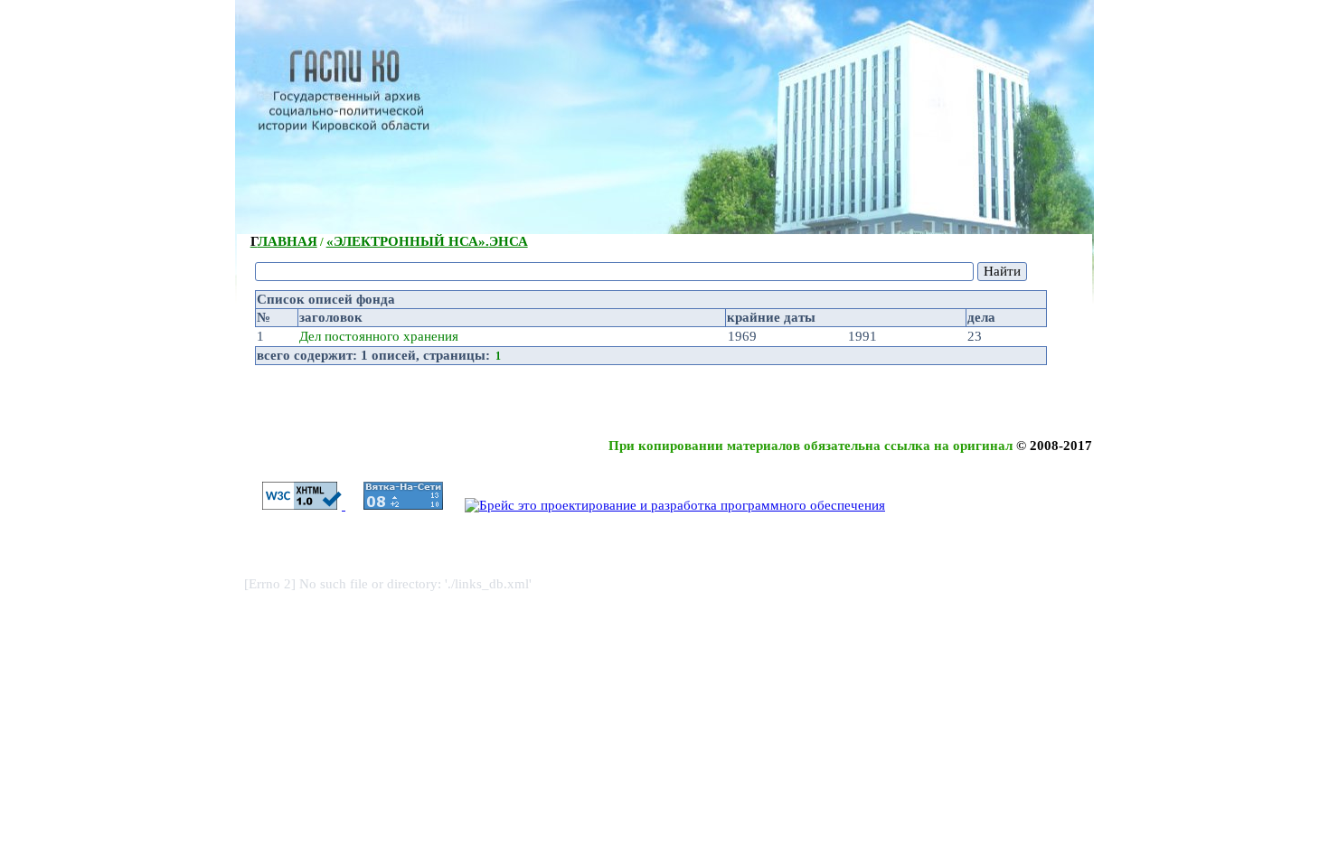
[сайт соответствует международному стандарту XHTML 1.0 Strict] (294, 505)
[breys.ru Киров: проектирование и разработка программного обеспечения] (666, 505)
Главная (283, 241)
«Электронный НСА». (427, 241)
